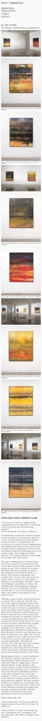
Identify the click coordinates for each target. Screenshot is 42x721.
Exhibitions (7, 8)
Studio (5, 13)
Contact (5, 16)
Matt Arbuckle (12, 3)
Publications (8, 11)
